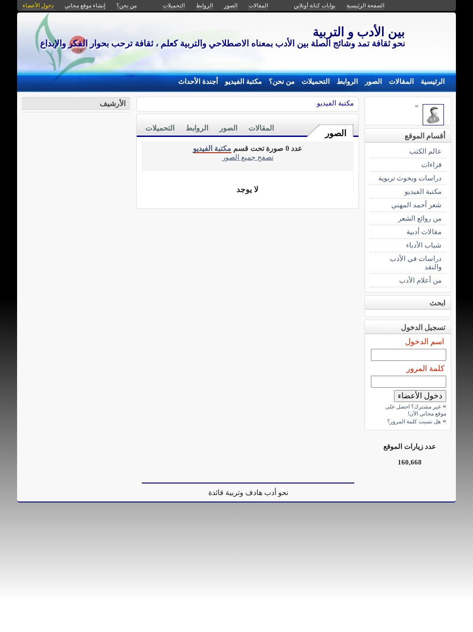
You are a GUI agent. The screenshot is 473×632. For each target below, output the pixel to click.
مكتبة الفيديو (243, 81)
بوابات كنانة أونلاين (314, 5)
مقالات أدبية (424, 231)
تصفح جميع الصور (247, 157)
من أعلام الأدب (420, 280)
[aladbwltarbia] (433, 123)
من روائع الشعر (420, 218)
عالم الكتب (425, 151)
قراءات (431, 164)
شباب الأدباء (424, 245)
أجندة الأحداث (198, 81)
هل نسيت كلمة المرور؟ (414, 421)
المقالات (401, 81)
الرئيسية (433, 81)
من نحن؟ (282, 81)
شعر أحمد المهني (416, 205)
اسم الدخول (424, 341)
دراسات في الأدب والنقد (416, 262)
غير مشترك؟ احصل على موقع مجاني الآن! (415, 410)
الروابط (347, 81)
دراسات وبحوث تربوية (410, 178)
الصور (373, 81)
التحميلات (316, 81)
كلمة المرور (425, 368)
